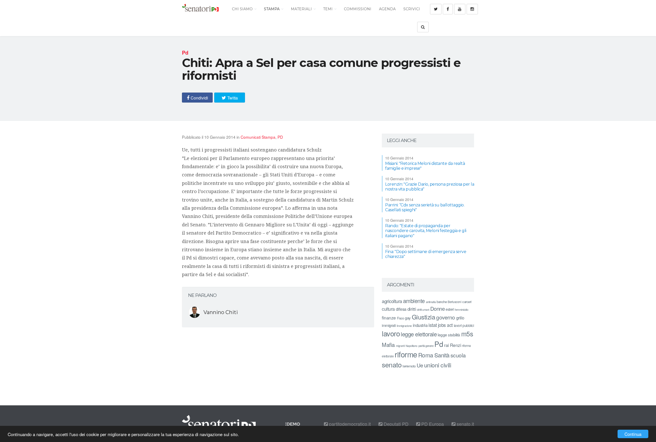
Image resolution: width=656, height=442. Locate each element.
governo (445, 317)
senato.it (464, 423)
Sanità (441, 355)
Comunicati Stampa (258, 137)
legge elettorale (419, 334)
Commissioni (357, 9)
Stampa (272, 9)
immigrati (389, 325)
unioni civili (437, 364)
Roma (425, 355)
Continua (632, 434)
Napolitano (411, 346)
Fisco (400, 318)
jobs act (445, 325)
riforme (406, 354)
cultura (388, 309)
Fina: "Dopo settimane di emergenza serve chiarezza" (425, 254)
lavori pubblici (464, 325)
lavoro (391, 333)
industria (420, 325)
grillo (460, 318)
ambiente (414, 301)
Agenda (387, 9)
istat (432, 324)
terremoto (409, 366)
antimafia (431, 302)
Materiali (302, 9)
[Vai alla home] (200, 9)
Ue (420, 365)
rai (446, 345)
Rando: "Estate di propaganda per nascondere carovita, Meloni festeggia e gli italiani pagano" (425, 230)
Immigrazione (404, 326)
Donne (437, 308)
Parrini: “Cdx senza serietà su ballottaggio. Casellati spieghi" (424, 207)
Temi (328, 9)
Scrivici (411, 9)
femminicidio (461, 310)
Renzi (455, 345)
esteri (450, 309)
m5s (467, 333)
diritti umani (423, 310)
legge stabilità (449, 334)
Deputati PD (395, 423)
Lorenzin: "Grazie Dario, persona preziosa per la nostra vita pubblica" (429, 187)
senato (392, 364)
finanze (389, 317)
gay (408, 317)
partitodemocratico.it (349, 423)
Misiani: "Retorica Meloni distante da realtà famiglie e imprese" (425, 166)
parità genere (426, 346)
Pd (438, 344)
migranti (400, 346)
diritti (411, 309)
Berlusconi (454, 301)
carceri (466, 301)
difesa (401, 309)
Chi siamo (243, 9)
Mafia (388, 344)
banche (442, 301)
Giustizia (423, 316)
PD (280, 137)
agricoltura (392, 300)
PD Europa (432, 423)
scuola (458, 355)
